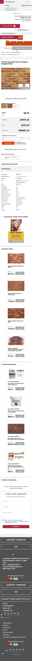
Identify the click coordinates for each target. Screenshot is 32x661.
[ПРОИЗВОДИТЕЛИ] (19, 45)
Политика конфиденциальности (14, 637)
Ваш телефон (6, 506)
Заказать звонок (17, 241)
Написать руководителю (8, 33)
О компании (7, 623)
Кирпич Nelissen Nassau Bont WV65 (15, 321)
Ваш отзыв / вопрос (7, 512)
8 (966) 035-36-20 (16, 236)
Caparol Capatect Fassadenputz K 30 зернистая (16, 411)
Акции (5, 603)
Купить (21, 273)
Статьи (5, 630)
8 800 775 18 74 (26, 5)
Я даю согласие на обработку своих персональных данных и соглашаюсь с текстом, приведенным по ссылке (16, 521)
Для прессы (6, 628)
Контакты (6, 635)
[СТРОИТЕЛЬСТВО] (19, 54)
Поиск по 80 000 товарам (22, 48)
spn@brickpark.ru (16, 237)
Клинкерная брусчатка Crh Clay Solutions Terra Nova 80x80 (16, 439)
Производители (8, 606)
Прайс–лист (7, 608)
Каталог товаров (16, 539)
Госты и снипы (8, 632)
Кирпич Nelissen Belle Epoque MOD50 (15, 266)
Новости (6, 625)
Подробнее (16, 262)
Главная (3, 52)
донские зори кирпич (21, 176)
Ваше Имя (5, 501)
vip (20, 37)
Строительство (8, 610)
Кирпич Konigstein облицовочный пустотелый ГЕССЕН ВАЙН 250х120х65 (15, 349)
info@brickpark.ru (15, 567)
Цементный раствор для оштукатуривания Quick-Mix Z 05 (16, 467)
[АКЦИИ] (12, 45)
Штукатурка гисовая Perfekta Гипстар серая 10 (16, 384)
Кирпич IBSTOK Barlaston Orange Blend (14, 294)
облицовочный (25, 180)
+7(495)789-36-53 (13, 564)
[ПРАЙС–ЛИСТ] (25, 45)
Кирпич (7, 52)
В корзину (8, 143)
